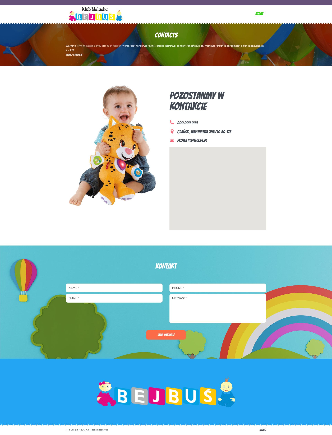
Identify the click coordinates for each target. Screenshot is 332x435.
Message (180, 298)
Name (73, 287)
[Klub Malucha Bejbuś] (166, 392)
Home (68, 54)
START (263, 429)
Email (73, 298)
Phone (178, 287)
